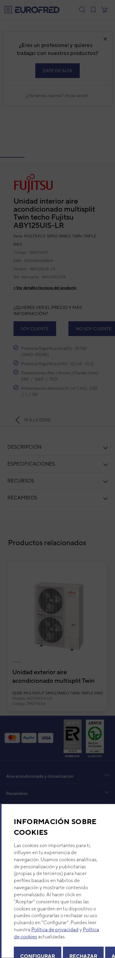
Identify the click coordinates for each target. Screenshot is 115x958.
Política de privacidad (54, 930)
